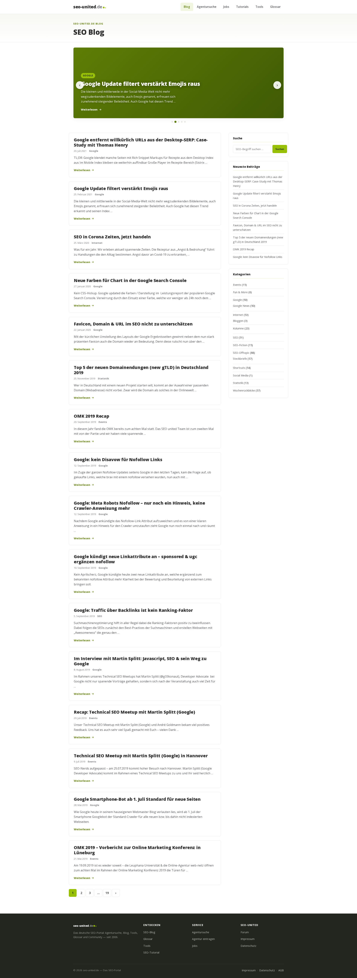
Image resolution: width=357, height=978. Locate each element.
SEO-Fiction (240, 345)
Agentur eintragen (203, 939)
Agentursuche (206, 7)
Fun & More (240, 292)
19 (107, 893)
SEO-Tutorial (151, 952)
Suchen (279, 149)
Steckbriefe (240, 358)
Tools (259, 7)
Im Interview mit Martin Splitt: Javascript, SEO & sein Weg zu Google (140, 661)
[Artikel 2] (175, 122)
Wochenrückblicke (244, 390)
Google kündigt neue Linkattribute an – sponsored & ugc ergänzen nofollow (135, 559)
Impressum (248, 939)
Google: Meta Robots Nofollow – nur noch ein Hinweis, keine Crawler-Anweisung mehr (139, 505)
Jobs (226, 7)
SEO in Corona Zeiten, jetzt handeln (112, 237)
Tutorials (242, 7)
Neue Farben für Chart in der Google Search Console (130, 280)
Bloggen (238, 321)
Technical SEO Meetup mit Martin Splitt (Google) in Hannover (141, 756)
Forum (245, 932)
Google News (241, 305)
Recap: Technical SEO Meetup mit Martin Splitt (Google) (134, 712)
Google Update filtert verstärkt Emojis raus (121, 188)
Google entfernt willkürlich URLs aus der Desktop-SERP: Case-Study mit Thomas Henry (141, 142)
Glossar (275, 7)
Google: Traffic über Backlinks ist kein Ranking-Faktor (133, 610)
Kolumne (238, 328)
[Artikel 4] (182, 122)
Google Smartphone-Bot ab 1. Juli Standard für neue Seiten (137, 799)
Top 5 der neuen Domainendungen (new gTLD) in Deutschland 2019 (141, 369)
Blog (187, 7)
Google (93, 151)
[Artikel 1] (172, 122)
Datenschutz (248, 946)
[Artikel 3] (178, 122)
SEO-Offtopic (241, 352)
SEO (99, 616)
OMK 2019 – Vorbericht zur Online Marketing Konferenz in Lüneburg (137, 850)
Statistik (103, 378)
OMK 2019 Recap (91, 416)
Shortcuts (239, 368)
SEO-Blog (149, 932)
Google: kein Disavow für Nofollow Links (118, 459)
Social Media (240, 375)
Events (103, 422)
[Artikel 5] (185, 122)
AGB (281, 970)
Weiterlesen (82, 170)
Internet (97, 242)
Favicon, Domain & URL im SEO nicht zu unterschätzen (133, 324)
